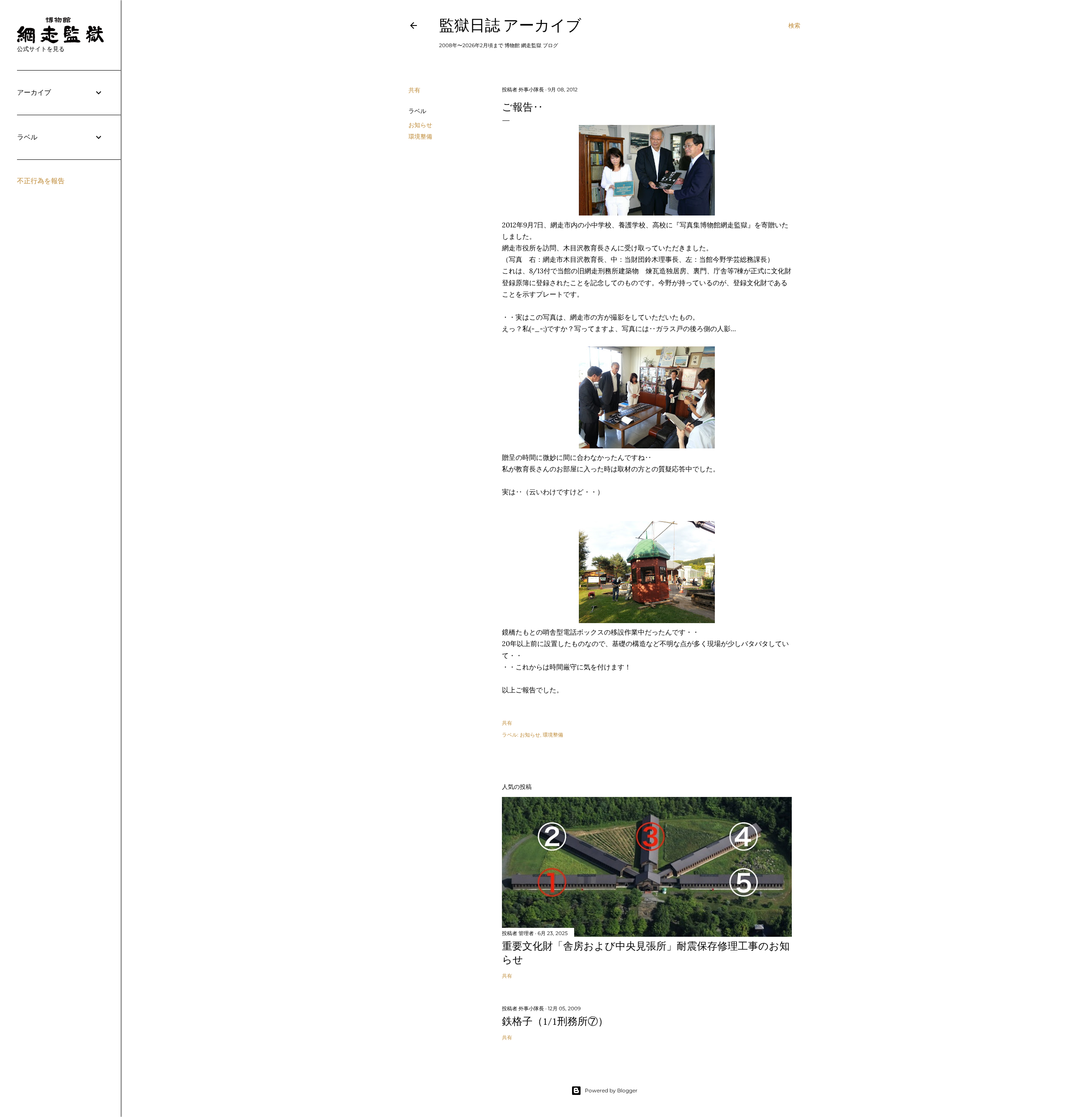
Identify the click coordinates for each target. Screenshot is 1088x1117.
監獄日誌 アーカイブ (510, 25)
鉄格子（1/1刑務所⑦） (555, 1021)
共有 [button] (414, 90)
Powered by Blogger (611, 1090)
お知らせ (420, 125)
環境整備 (420, 136)
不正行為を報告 (41, 181)
